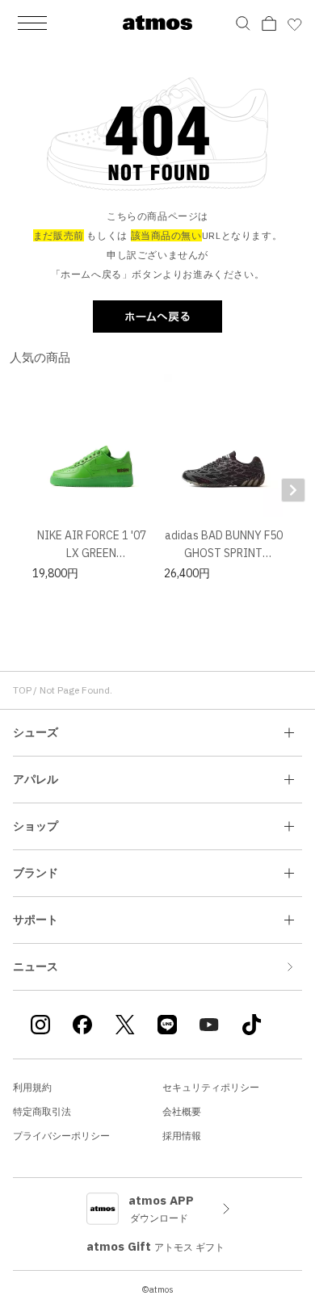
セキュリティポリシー (210, 1087)
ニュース (35, 966)
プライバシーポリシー (61, 1136)
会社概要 (181, 1111)
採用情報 (181, 1136)
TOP (22, 690)
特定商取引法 (42, 1111)
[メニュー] (32, 22)
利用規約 (32, 1087)
